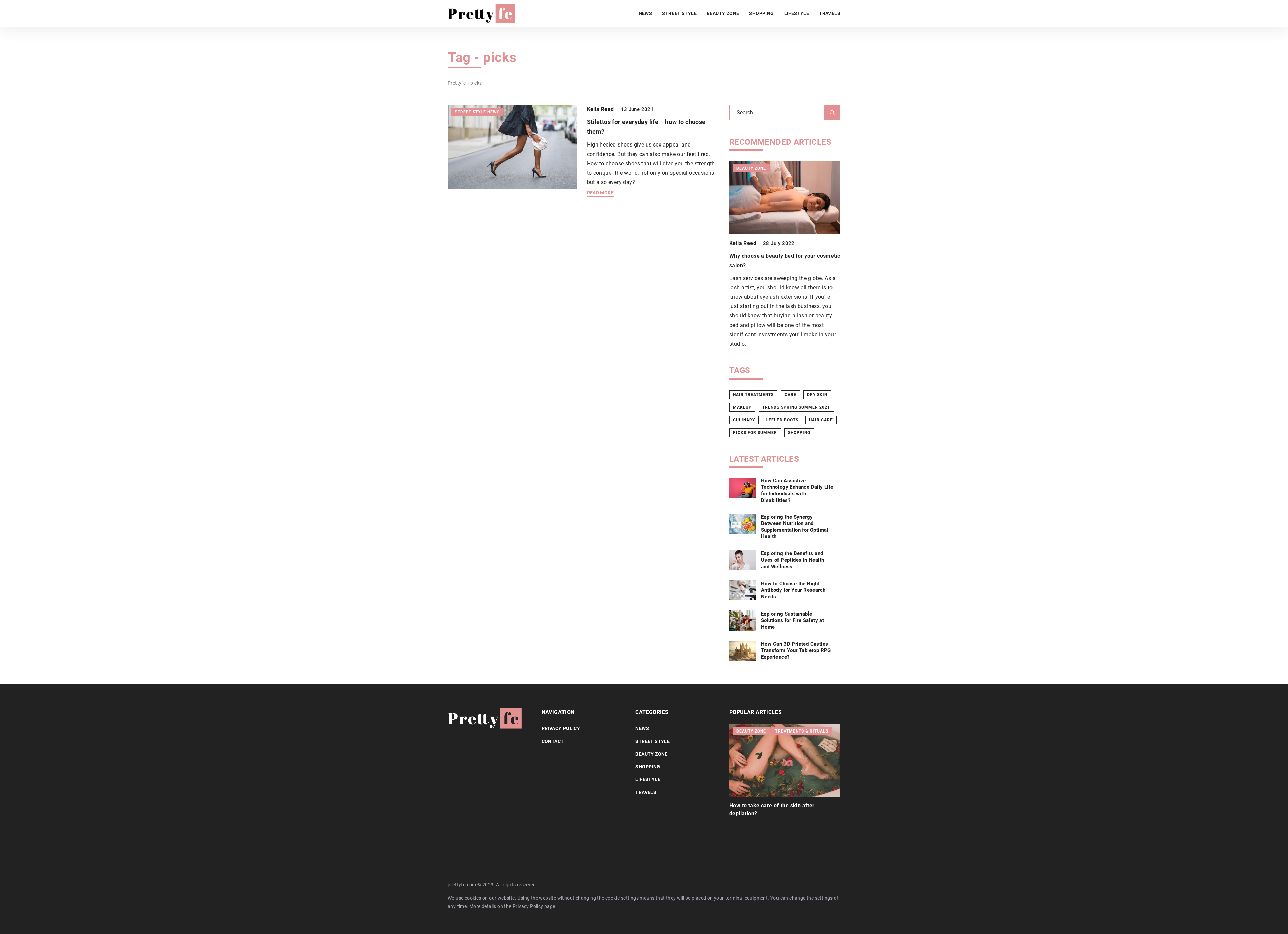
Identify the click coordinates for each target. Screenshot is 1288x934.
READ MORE (600, 192)
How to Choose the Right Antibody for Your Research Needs (793, 590)
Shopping (761, 13)
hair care (821, 420)
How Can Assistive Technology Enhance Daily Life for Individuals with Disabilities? (797, 491)
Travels (829, 13)
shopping (799, 432)
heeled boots (782, 420)
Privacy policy (561, 728)
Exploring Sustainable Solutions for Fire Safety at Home (792, 620)
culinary (744, 420)
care (790, 394)
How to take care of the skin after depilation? (772, 809)
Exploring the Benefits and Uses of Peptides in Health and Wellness (792, 560)
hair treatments (753, 394)
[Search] (832, 112)
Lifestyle (796, 13)
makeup (742, 407)
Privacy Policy (528, 906)
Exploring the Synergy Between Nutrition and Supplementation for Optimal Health (794, 527)
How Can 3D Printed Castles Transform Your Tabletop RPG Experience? (796, 650)
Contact (553, 741)
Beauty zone (723, 13)
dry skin (817, 394)
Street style (679, 13)
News (645, 13)
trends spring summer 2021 (796, 407)
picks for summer (755, 432)
